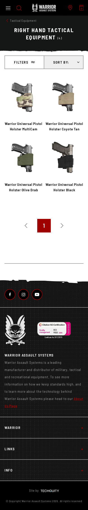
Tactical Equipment (23, 20)
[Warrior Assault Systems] (44, 8)
